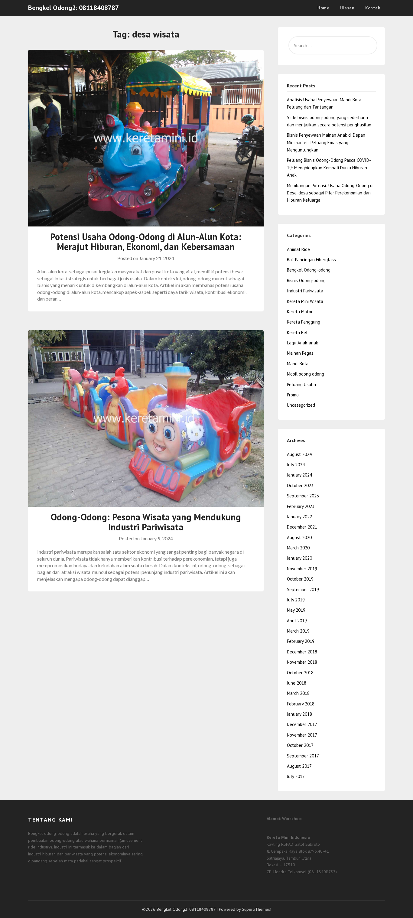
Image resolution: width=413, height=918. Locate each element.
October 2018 (300, 672)
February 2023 (300, 506)
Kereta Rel (297, 332)
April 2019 (297, 620)
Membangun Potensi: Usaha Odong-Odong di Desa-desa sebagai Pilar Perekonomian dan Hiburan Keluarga (330, 193)
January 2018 (299, 714)
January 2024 (299, 475)
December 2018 (302, 652)
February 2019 (300, 641)
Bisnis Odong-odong (306, 280)
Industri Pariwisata (305, 291)
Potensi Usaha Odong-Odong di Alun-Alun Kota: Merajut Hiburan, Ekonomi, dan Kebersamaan (145, 241)
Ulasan (347, 8)
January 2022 (299, 516)
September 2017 (303, 756)
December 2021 (302, 527)
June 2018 (296, 683)
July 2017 (296, 776)
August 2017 (299, 766)
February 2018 (300, 704)
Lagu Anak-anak (302, 343)
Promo (293, 395)
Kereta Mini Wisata (305, 301)
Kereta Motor (300, 311)
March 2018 (298, 693)
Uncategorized (301, 405)
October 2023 (300, 485)
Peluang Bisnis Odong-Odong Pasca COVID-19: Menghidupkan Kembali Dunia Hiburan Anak (329, 167)
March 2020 (298, 548)
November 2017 (302, 735)
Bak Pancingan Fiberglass (311, 259)
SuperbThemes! (256, 909)
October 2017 (300, 745)
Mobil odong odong (305, 374)
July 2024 (296, 464)
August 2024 (299, 454)
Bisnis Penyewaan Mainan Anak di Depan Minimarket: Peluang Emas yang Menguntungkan (326, 142)
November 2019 (302, 568)
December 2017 (302, 724)
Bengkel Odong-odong (308, 270)
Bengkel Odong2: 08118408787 (73, 7)
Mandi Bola (297, 363)
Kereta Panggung (303, 322)
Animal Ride (298, 249)
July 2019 (296, 600)
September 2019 (303, 589)
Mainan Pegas (300, 353)
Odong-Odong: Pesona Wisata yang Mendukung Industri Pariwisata (146, 522)
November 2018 (302, 662)
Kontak (372, 8)
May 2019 (296, 610)
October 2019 (300, 579)
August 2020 (299, 537)
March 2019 (298, 631)
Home (323, 8)
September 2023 (303, 496)
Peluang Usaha (301, 384)
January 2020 (299, 558)
